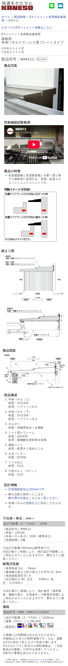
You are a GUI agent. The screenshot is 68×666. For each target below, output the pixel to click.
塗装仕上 (32, 503)
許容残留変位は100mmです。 (28, 489)
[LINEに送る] (51, 6)
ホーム (5, 16)
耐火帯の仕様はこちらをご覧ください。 (34, 497)
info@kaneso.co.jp (36, 660)
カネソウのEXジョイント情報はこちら (26, 27)
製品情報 (20, 16)
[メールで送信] (60, 6)
